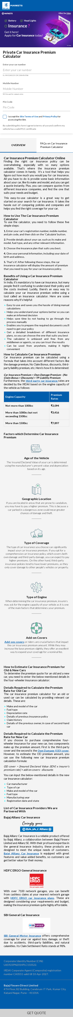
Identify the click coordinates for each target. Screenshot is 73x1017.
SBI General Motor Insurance (22, 935)
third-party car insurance (42, 380)
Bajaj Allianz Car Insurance (21, 853)
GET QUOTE (36, 1013)
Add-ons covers (14, 641)
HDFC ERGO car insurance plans (32, 898)
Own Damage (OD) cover (53, 750)
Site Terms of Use (29, 116)
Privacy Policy (50, 116)
